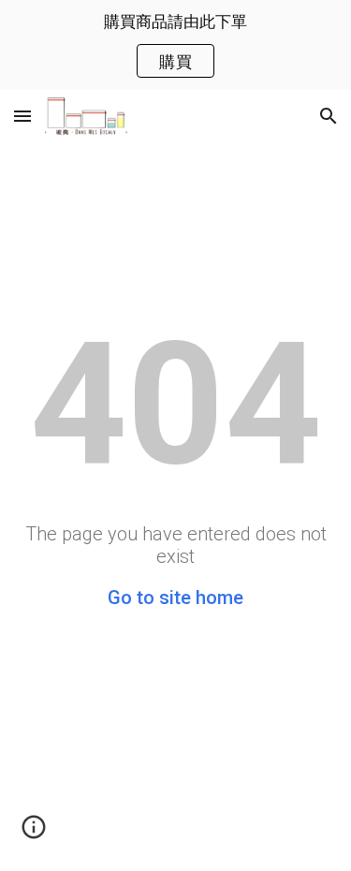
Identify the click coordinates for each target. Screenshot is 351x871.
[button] (22, 115)
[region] (175, 45)
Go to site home (175, 597)
